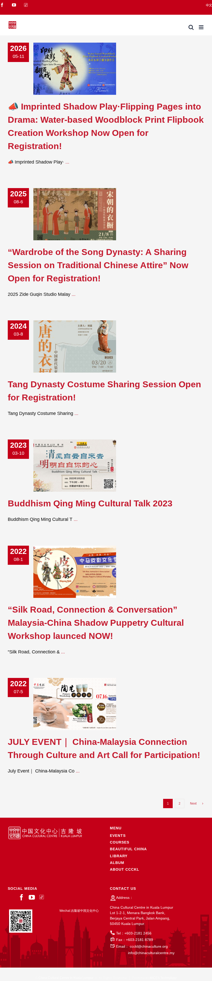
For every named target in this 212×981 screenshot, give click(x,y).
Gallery (82, 69)
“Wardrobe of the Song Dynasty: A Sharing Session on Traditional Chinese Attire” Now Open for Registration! (67, 214)
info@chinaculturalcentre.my (151, 953)
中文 (209, 5)
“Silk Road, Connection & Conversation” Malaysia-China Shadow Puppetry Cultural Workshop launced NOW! (67, 571)
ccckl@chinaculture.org (149, 946)
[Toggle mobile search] (191, 27)
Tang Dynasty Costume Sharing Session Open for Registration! (67, 346)
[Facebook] (21, 897)
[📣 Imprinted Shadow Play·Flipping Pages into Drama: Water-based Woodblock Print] (74, 69)
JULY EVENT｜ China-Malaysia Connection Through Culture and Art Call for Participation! (67, 704)
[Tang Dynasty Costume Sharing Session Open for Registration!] (74, 346)
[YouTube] (32, 897)
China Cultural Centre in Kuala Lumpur (66, 978)
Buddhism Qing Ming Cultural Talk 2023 (67, 466)
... (67, 162)
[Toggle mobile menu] (201, 27)
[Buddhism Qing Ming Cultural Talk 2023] (74, 465)
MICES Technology (163, 978)
